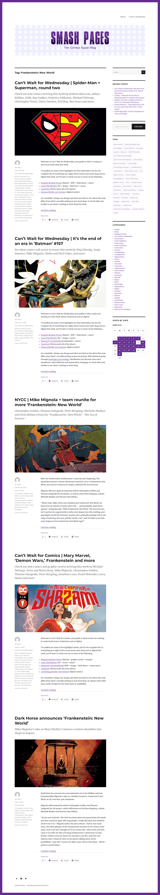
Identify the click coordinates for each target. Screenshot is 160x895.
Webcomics (118, 307)
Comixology (132, 163)
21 (138, 346)
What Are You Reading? (121, 209)
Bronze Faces (26, 329)
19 (129, 346)
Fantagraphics (118, 178)
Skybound (134, 197)
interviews (117, 186)
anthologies (117, 148)
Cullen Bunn (117, 171)
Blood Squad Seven (25, 181)
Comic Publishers (120, 241)
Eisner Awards (131, 175)
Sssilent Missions (26, 206)
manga (140, 190)
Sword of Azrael (20, 678)
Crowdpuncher (119, 255)
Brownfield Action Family (24, 183)
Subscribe (138, 126)
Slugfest (116, 201)
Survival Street (28, 676)
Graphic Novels (119, 268)
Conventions (118, 248)
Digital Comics (119, 257)
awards (116, 152)
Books (116, 232)
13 (133, 342)
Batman (18, 329)
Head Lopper (23, 195)
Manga (116, 280)
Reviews (117, 296)
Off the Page (118, 284)
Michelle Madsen (21, 503)
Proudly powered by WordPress (38, 885)
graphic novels (20, 674)
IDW (127, 182)
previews (125, 197)
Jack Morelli (127, 186)
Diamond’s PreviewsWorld (52, 341)
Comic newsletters (137, 17)
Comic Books (19, 490)
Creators (117, 250)
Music (116, 282)
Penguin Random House (51, 183)
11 (124, 342)
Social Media (118, 300)
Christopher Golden (22, 493)
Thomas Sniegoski (21, 822)
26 (129, 350)
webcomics (127, 205)
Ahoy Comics (118, 144)
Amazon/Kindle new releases (53, 192)
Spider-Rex (19, 676)
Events (116, 259)
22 (143, 346)
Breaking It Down (120, 234)
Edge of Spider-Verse (22, 667)
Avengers (139, 148)
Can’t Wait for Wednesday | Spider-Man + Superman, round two (57, 85)
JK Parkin (18, 167)
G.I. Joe (17, 671)
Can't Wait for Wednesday (24, 173)
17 (119, 346)
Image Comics (136, 182)
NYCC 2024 (25, 505)
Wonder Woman (138, 209)
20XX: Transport (20, 653)
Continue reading (48, 210)
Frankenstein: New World (24, 190)
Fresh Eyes (118, 264)
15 (143, 342)
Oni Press (135, 194)
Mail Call (117, 277)
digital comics (118, 175)
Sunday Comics (119, 302)
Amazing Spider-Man (132, 144)
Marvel (115, 194)
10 (119, 342)
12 (129, 342)
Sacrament (29, 674)
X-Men (115, 213)
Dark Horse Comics (131, 171)
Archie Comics (129, 148)
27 (134, 350)
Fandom (117, 261)
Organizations (119, 287)
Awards (117, 229)
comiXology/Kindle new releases (55, 672)
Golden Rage (25, 671)
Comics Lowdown (119, 163)
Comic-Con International (122, 159)
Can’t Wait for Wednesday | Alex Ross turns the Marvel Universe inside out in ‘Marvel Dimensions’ (129, 91)
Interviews (118, 275)
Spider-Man (125, 201)
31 (119, 354)
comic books (24, 496)
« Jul (119, 358)
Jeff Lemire (137, 186)
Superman (117, 205)
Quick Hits (118, 293)
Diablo (27, 188)
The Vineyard (26, 685)
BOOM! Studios (134, 152)
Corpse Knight (20, 188)
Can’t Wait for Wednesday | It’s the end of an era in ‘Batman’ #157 (58, 241)
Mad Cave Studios (129, 190)
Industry (117, 273)
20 (134, 346)
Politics (117, 289)
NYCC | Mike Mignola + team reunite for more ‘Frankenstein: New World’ (55, 402)
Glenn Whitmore (132, 178)
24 (120, 350)
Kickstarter (117, 190)
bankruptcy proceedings (58, 359)
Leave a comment (21, 221)
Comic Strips (118, 243)
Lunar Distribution (49, 186)
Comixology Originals (121, 167)
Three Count (118, 305)
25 (124, 350)
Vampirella (28, 218)
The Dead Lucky (26, 680)
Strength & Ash (20, 213)
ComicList (45, 189)
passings (116, 197)
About (123, 17)
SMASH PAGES (20, 885)
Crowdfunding (119, 252)
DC (141, 171)
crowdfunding (136, 167)
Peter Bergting (26, 819)
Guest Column (119, 271)
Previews (117, 291)
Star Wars (135, 201)
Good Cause (118, 266)
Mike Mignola (125, 194)
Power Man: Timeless (22, 335)
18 (124, 346)
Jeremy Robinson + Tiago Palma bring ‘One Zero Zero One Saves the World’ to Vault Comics (129, 107)
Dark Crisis (18, 660)
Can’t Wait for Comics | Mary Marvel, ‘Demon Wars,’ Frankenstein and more (55, 558)
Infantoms (22, 197)
